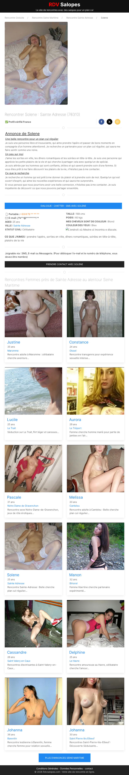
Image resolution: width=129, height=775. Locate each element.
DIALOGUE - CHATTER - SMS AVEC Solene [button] (63, 205)
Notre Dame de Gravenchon (22, 505)
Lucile (12, 419)
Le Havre (74, 660)
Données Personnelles (71, 768)
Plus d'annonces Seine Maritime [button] (64, 757)
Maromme (13, 350)
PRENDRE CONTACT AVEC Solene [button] (64, 264)
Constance (78, 342)
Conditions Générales (47, 768)
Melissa (76, 497)
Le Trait (11, 428)
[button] (101, 122)
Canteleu (75, 505)
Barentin (12, 738)
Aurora (75, 419)
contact (89, 768)
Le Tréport (75, 428)
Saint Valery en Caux (18, 660)
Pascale (14, 497)
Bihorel (74, 583)
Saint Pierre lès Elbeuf (82, 738)
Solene (13, 575)
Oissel (73, 350)
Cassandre (16, 652)
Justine (13, 342)
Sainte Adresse (21, 225)
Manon (75, 575)
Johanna (14, 730)
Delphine (77, 652)
